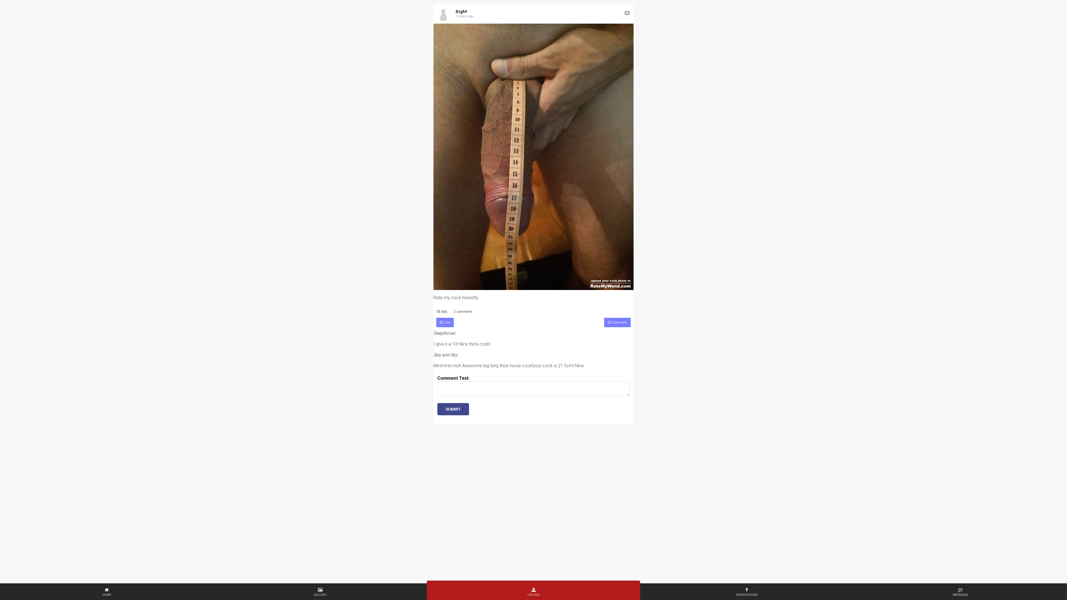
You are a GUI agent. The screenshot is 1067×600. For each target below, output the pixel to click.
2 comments (463, 312)
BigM (461, 11)
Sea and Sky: (445, 355)
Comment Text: (453, 378)
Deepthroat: (444, 333)
